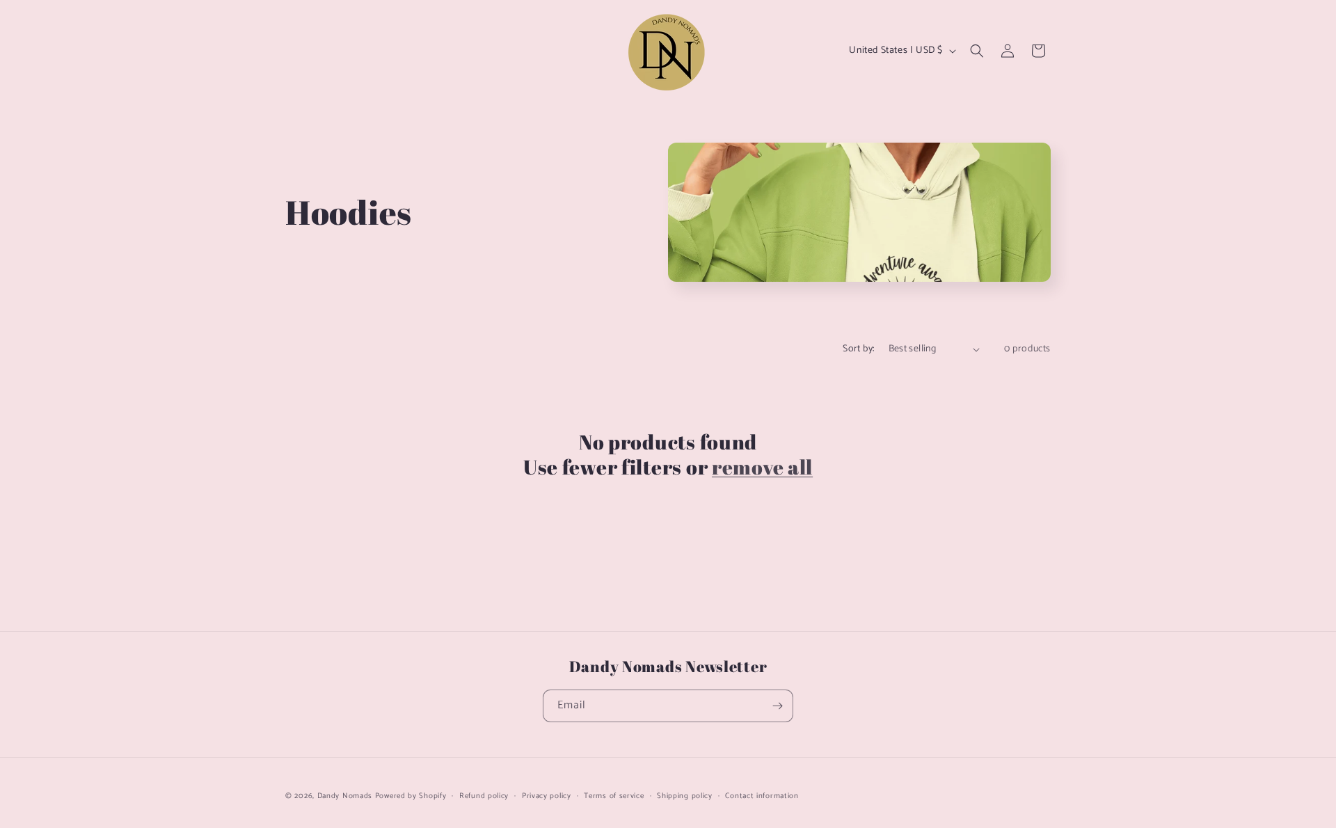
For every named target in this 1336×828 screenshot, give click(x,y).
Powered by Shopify (411, 796)
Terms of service (614, 796)
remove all (762, 466)
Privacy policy (546, 796)
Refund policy (484, 796)
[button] (977, 50)
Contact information (761, 796)
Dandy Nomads (344, 796)
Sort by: (858, 349)
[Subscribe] (777, 706)
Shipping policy (685, 796)
